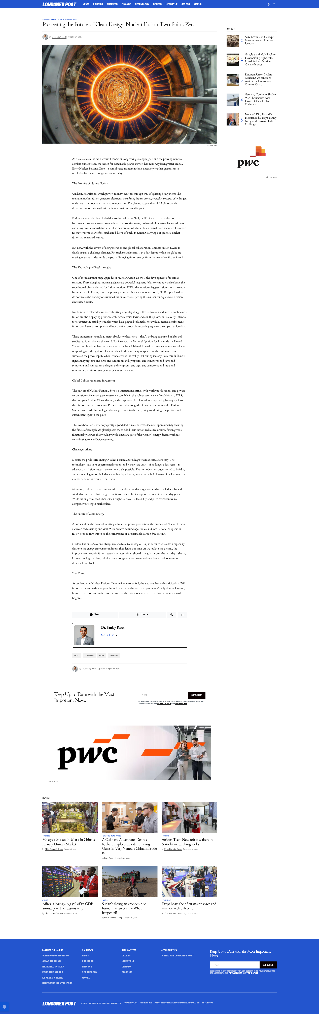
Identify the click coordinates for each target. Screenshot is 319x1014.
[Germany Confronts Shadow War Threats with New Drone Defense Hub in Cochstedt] (233, 100)
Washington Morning (55, 955)
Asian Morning (51, 960)
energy (76, 655)
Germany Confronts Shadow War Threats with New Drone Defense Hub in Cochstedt (260, 100)
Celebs (126, 955)
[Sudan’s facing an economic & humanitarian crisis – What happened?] (130, 881)
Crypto (126, 966)
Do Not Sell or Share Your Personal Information (177, 1002)
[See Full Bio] (116, 635)
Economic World (52, 972)
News (60, 20)
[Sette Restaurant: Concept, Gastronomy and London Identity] (233, 41)
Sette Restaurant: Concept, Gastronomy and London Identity (259, 41)
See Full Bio (107, 635)
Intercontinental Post (57, 983)
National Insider (53, 966)
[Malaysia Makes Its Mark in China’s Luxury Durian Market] (70, 817)
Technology (67, 20)
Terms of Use (181, 703)
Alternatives (129, 950)
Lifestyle (106, 836)
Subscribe (196, 695)
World (75, 20)
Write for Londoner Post (177, 955)
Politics (127, 972)
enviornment (89, 655)
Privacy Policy (164, 703)
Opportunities (169, 950)
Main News (87, 950)
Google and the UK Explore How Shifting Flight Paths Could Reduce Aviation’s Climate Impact (260, 60)
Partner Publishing (52, 950)
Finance (54, 20)
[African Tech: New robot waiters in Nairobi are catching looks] (189, 817)
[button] (268, 4)
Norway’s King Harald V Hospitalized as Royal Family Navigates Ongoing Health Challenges (260, 119)
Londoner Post (59, 4)
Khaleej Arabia (52, 977)
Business (47, 20)
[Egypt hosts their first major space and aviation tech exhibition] (189, 881)
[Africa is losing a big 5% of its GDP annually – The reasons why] (70, 881)
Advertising (207, 1002)
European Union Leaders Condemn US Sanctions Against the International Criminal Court (258, 80)
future (101, 655)
